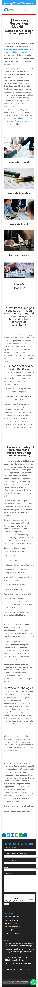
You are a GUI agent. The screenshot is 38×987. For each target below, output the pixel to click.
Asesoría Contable (11, 917)
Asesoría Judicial (11, 923)
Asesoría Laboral (11, 927)
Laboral (7, 52)
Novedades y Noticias (12, 933)
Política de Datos (23, 982)
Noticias (8, 930)
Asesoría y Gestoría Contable (16, 49)
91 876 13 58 (19, 2)
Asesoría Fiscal (10, 920)
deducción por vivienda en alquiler (17, 969)
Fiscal (31, 49)
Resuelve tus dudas (22, 121)
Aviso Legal (10, 982)
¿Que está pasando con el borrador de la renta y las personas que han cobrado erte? (19, 951)
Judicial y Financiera (19, 52)
